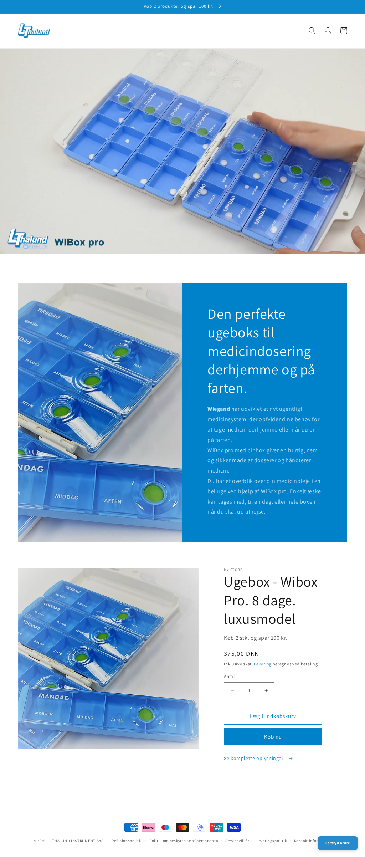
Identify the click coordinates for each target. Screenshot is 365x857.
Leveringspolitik (272, 840)
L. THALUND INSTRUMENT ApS (76, 840)
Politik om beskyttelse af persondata (183, 840)
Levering (263, 664)
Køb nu (273, 736)
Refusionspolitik (127, 840)
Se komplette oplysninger (254, 758)
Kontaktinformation (313, 840)
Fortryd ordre (337, 843)
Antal (229, 676)
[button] (312, 31)
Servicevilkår (237, 840)
